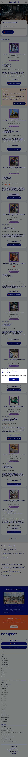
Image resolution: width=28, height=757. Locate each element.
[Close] (24, 371)
